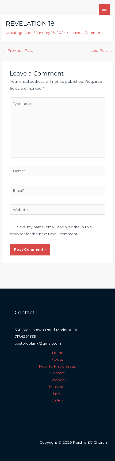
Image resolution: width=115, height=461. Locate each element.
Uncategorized (19, 32)
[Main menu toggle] (104, 9)
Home (57, 352)
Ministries (57, 386)
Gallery (57, 400)
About (57, 359)
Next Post (101, 50)
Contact (57, 373)
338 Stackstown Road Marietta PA (46, 330)
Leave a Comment (86, 32)
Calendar (57, 380)
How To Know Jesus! (57, 366)
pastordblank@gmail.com (38, 343)
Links (57, 393)
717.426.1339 (25, 336)
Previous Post (17, 50)
